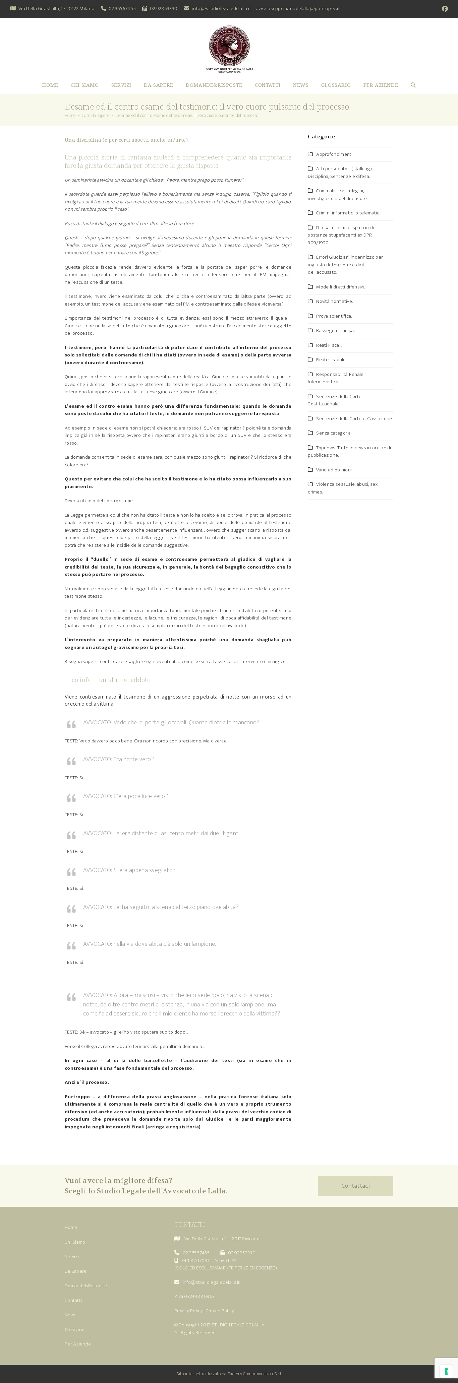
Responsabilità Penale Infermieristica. (335, 378)
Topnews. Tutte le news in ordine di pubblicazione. (349, 452)
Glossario (75, 1329)
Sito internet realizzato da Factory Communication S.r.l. (229, 1374)
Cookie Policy (220, 1311)
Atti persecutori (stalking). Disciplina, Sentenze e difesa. (340, 172)
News (70, 1315)
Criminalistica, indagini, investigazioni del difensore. (338, 195)
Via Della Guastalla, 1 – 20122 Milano (222, 1239)
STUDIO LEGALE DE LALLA (238, 1325)
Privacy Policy (188, 1311)
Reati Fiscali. (329, 345)
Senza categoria (333, 433)
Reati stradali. (330, 359)
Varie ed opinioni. (334, 470)
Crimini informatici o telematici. (348, 213)
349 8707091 (195, 1260)
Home (71, 1227)
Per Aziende (78, 1344)
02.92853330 (163, 8)
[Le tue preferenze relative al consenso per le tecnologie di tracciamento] (446, 1371)
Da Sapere (76, 1271)
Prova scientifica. (334, 316)
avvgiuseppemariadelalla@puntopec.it (298, 8)
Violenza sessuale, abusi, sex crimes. (343, 488)
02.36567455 (122, 8)
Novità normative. (334, 301)
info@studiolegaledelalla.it (221, 8)
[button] (413, 85)
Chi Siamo (75, 1242)
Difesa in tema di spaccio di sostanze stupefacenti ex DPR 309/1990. (341, 235)
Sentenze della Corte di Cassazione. (354, 418)
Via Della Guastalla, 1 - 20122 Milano (56, 8)
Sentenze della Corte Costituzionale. (334, 400)
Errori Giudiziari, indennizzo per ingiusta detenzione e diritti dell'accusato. (345, 264)
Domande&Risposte (86, 1285)
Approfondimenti (334, 154)
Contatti (73, 1300)
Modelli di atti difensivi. (340, 287)
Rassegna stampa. (335, 330)
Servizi (72, 1256)
